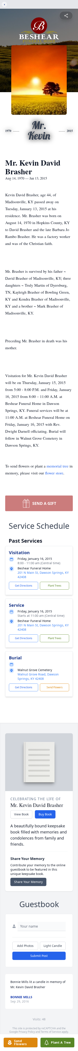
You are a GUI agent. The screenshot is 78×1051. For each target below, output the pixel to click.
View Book (21, 814)
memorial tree (57, 466)
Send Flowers (55, 687)
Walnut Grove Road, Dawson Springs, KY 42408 (38, 676)
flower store (54, 473)
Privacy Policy (27, 1032)
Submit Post (39, 956)
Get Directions (23, 585)
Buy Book (45, 814)
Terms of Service (51, 1032)
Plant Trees (54, 585)
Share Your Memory (28, 882)
